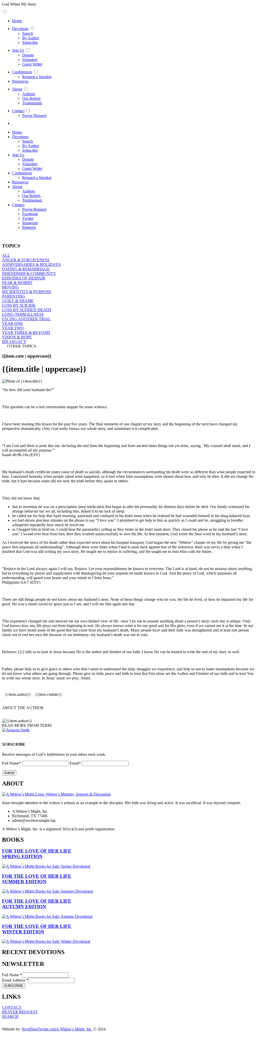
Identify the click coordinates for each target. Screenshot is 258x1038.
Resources (20, 81)
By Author (30, 38)
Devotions (20, 28)
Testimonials (32, 103)
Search (27, 33)
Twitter (28, 218)
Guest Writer (32, 64)
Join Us (18, 50)
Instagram (30, 223)
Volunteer (30, 59)
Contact (18, 111)
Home (17, 21)
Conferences (22, 72)
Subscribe (30, 42)
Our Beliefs (31, 98)
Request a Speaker (37, 77)
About (17, 89)
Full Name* (11, 763)
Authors (28, 94)
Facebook (30, 214)
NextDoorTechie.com (39, 1029)
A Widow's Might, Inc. (74, 1029)
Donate (28, 55)
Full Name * (12, 975)
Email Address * (15, 980)
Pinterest (29, 227)
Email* (75, 763)
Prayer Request (34, 115)
